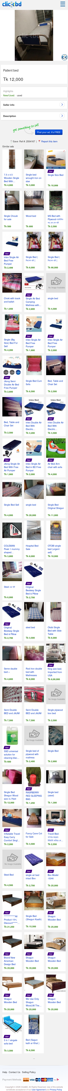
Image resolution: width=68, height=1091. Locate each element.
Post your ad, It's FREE (48, 132)
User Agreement (39, 1089)
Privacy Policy (56, 1089)
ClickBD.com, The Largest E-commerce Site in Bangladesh (11, 4)
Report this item (49, 141)
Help (4, 1072)
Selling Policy (29, 1072)
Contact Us (14, 1072)
